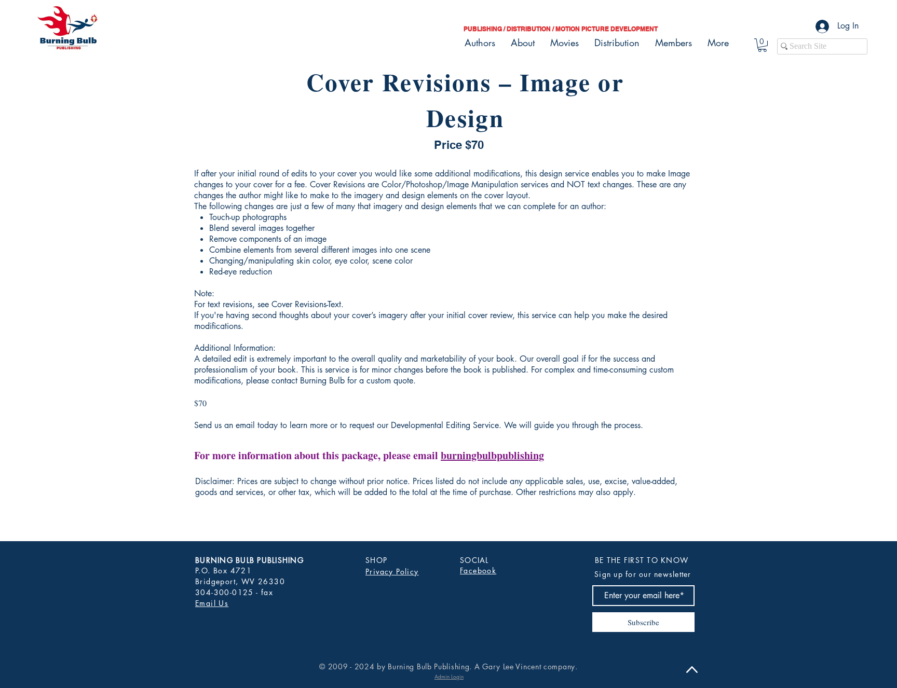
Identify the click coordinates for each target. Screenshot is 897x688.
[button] (762, 45)
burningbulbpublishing (492, 455)
